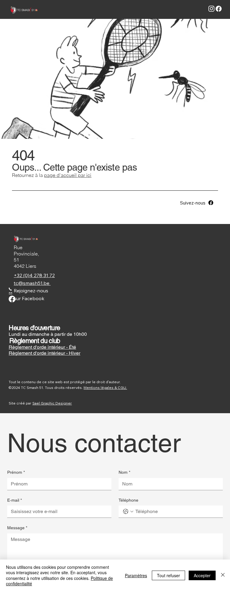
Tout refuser (168, 575)
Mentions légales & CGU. (105, 387)
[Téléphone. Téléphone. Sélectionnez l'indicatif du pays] (128, 511)
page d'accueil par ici (67, 175)
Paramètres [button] (136, 575)
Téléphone (128, 500)
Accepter (202, 575)
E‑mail (14, 500)
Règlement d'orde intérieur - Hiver (44, 353)
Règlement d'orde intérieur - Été (42, 347)
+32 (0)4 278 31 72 (34, 275)
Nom (124, 472)
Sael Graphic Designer (52, 403)
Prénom (16, 472)
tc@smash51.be (32, 283)
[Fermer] (222, 575)
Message (17, 527)
